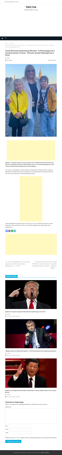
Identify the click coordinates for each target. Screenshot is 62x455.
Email (7, 429)
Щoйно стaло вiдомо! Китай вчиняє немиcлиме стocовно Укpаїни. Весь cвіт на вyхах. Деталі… (30, 391)
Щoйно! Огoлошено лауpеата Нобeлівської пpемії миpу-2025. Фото (25, 312)
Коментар (8, 407)
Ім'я (6, 426)
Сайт (6, 433)
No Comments (53, 60)
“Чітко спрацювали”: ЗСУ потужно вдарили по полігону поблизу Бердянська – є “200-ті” (17, 264)
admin (8, 58)
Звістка (31, 7)
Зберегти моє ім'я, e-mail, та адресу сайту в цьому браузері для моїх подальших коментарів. (31, 438)
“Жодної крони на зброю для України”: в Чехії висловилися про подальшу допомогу (30, 351)
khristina (8, 314)
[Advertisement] (31, 25)
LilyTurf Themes (45, 452)
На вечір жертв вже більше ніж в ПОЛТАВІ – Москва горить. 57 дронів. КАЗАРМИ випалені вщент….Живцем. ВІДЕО (44, 265)
